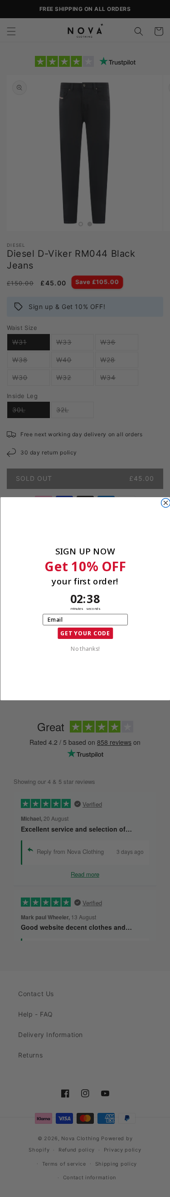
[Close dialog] (165, 502)
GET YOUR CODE (85, 633)
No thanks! (85, 648)
